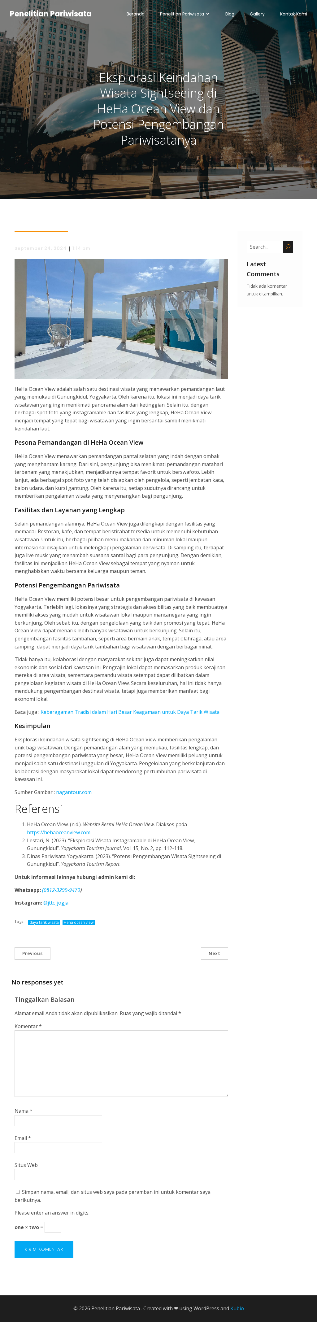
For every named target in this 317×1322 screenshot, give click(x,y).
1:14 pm (81, 248)
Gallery (257, 14)
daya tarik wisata (44, 922)
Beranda (136, 14)
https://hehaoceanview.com (58, 832)
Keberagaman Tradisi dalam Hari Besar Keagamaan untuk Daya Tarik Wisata (130, 712)
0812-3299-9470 (62, 890)
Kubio (237, 1308)
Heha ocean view (78, 922)
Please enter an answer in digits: (52, 1212)
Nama (24, 1110)
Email (23, 1138)
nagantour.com (74, 792)
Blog (229, 14)
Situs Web (26, 1165)
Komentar (28, 1026)
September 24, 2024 (41, 248)
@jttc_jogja (55, 902)
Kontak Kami (293, 14)
